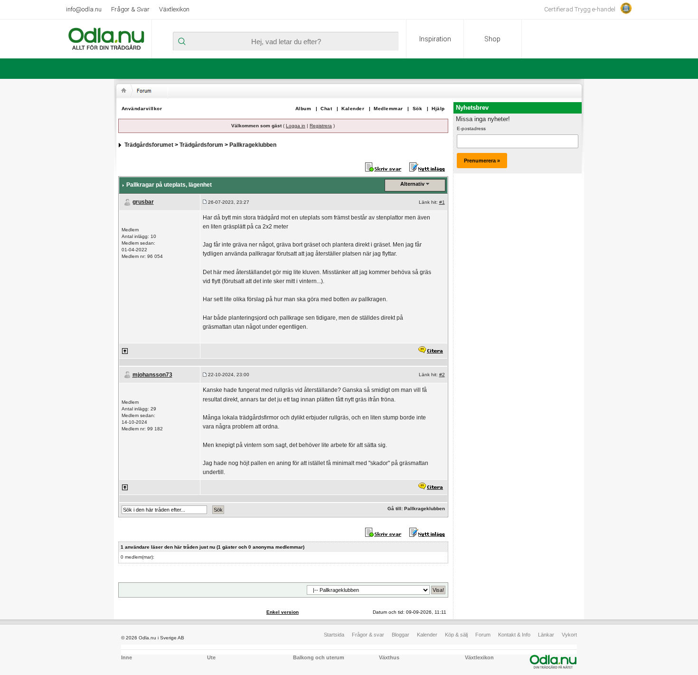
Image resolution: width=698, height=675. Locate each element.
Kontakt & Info (514, 634)
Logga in (295, 125)
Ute (211, 657)
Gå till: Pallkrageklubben (416, 508)
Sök (418, 108)
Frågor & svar (368, 634)
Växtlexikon (174, 9)
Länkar (546, 634)
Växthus (389, 657)
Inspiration (435, 39)
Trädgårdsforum (201, 145)
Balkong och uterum (318, 657)
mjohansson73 (152, 374)
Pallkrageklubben (252, 145)
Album (303, 108)
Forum (482, 634)
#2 (442, 374)
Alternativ (412, 184)
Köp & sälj (456, 634)
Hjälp (438, 108)
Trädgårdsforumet (148, 145)
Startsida (334, 634)
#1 (442, 202)
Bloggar (400, 634)
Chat (326, 108)
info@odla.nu (84, 9)
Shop (492, 39)
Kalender (352, 108)
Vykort (569, 634)
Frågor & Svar (130, 9)
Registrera (321, 125)
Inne (126, 657)
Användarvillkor (142, 108)
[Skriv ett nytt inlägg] (427, 167)
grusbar (143, 202)
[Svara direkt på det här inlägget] (430, 350)
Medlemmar (388, 108)
